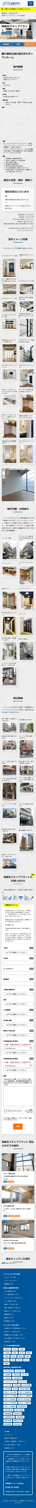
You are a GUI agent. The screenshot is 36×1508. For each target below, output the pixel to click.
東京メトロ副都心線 (25, 1392)
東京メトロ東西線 (24, 1403)
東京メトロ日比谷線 (24, 1399)
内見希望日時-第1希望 (18, 1041)
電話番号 (18, 979)
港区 (9, 96)
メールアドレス (18, 969)
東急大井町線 (19, 1410)
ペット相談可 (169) (10, 1301)
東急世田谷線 (22, 1406)
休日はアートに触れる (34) (12, 1331)
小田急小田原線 (24, 1389)
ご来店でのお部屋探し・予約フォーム (15, 1441)
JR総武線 (7, 1378)
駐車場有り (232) (9, 1321)
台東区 (15, 1353)
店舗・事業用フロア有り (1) (12, 1308)
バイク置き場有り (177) (11, 1294)
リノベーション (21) (10, 1280)
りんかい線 (8, 1385)
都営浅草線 (17, 1424)
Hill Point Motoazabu (10, 1240)
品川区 (22, 1353)
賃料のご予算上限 (18, 1031)
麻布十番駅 (29, 102)
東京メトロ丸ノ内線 (10, 1392)
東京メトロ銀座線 (10, 1406)
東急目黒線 (20, 1417)
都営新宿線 (8, 1424)
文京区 (14, 1356)
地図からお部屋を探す (10, 1438)
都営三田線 (8, 1420)
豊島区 (6, 1363)
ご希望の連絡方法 (18, 990)
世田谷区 (7, 1349)
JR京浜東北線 (20, 1371)
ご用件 (18, 948)
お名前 (18, 958)
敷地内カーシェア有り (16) (12, 1311)
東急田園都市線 (9, 1417)
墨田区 (29, 1353)
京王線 (15, 1389)
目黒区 (19, 1360)
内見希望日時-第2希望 (18, 1059)
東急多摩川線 (8, 1410)
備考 (4, 1076)
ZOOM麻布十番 (8, 1206)
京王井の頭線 (26, 1385)
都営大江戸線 (18, 1420)
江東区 (28, 1356)
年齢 (4, 1000)
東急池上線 (17, 1413)
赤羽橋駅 (10, 1216)
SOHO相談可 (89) (10, 1291)
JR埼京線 (16, 1374)
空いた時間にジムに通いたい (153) (14, 1338)
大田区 (6, 1356)
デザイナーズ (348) (10, 1277)
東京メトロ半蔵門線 (25, 1396)
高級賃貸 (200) (8, 1284)
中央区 (15, 1349)
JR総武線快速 (17, 1378)
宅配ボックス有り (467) (11, 1304)
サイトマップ (8, 1435)
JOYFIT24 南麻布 (18, 710)
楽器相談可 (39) (9, 1314)
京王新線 (7, 1389)
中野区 (22, 1349)
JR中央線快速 (9, 1371)
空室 (18, 44)
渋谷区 (6, 1360)
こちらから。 (27, 9)
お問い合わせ (30, 44)
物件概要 (6, 44)
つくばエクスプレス (10, 1381)
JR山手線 (24, 1374)
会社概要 (6, 1431)
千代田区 (7, 1353)
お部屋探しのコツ (9, 1448)
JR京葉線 (7, 1374)
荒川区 (26, 1360)
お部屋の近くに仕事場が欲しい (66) (15, 1328)
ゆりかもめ (22, 1381)
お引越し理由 (18, 1020)
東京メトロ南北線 (10, 1399)
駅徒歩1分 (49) (8, 1317)
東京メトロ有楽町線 (10, 1403)
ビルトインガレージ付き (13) (13, 1298)
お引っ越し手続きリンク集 (12, 1444)
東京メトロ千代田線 (10, 1396)
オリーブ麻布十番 (9, 1173)
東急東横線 (8, 1413)
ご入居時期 (18, 1010)
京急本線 (16, 1385)
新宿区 (20, 1356)
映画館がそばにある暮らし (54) (13, 1335)
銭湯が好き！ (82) (9, 1341)
